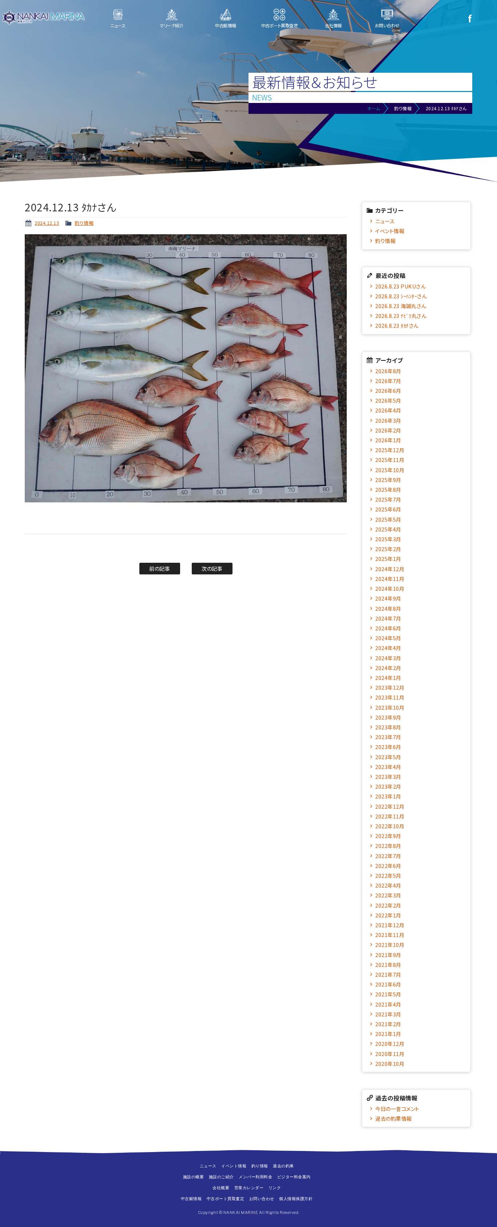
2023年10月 (389, 707)
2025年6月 (388, 509)
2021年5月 (388, 994)
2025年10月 (389, 469)
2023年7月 (388, 736)
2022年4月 (388, 885)
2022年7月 (388, 855)
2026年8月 (388, 370)
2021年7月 (388, 974)
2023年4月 (388, 766)
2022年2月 (388, 905)
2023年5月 (388, 756)
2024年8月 (388, 608)
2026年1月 (388, 440)
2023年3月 (388, 776)
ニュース (117, 25)
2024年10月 (389, 588)
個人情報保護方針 (296, 1198)
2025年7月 (388, 499)
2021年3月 (388, 1014)
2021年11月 (389, 934)
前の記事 (159, 568)
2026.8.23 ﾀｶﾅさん (396, 325)
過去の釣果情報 (393, 1118)
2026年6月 (388, 390)
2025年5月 (388, 519)
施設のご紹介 (221, 1176)
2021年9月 (388, 954)
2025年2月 (388, 548)
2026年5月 (388, 400)
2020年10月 (389, 1063)
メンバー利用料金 (255, 1176)
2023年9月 (388, 717)
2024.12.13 (47, 222)
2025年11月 (389, 459)
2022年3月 (388, 895)
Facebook (470, 18)
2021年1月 (388, 1033)
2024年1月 (388, 677)
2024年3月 (388, 657)
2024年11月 (389, 578)
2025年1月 (388, 558)
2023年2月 (388, 786)
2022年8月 (388, 845)
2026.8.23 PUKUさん (400, 286)
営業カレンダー (249, 1187)
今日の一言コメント (397, 1108)
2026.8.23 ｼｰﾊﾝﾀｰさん (400, 295)
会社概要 (220, 1187)
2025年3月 (388, 538)
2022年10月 (389, 825)
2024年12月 (389, 568)
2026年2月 (388, 430)
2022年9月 (388, 835)
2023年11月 (389, 697)
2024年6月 (388, 628)
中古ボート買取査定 (279, 25)
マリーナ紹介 (171, 25)
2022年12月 (389, 806)
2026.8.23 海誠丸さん (400, 305)
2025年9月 (388, 479)
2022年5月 (388, 875)
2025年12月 (389, 449)
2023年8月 (388, 727)
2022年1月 (388, 915)
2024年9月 (388, 598)
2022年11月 (389, 816)
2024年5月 (388, 637)
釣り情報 (84, 222)
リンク (275, 1187)
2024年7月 (388, 618)
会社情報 (333, 25)
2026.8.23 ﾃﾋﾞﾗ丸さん (400, 315)
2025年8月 (388, 489)
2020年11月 (389, 1053)
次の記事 (212, 568)
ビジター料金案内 (294, 1176)
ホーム (373, 108)
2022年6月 (388, 865)
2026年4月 (388, 410)
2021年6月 (388, 984)
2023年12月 (389, 687)
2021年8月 (388, 964)
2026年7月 (388, 380)
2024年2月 (388, 667)
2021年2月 (388, 1023)
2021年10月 (389, 944)
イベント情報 (389, 230)
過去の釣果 (283, 1165)
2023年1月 (388, 796)
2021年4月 (388, 1004)
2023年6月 (388, 746)
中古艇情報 (225, 25)
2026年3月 (388, 420)
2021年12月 (389, 924)
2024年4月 (388, 647)
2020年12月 (389, 1043)
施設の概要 (193, 1176)
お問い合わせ (387, 25)
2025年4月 (388, 529)
